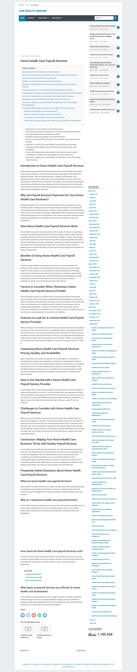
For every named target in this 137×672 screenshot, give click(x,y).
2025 (92, 221)
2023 (92, 307)
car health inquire (33, 11)
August (93, 194)
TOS (27, 5)
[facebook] (23, 615)
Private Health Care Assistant (100, 83)
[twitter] (28, 615)
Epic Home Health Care (34, 580)
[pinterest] (34, 615)
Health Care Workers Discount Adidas (104, 399)
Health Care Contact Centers (99, 46)
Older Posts (81, 650)
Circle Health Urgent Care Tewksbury (104, 530)
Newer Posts (24, 650)
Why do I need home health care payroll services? (42, 114)
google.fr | (88, 664)
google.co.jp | (97, 664)
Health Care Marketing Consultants (102, 91)
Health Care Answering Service (102, 515)
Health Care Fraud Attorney (101, 426)
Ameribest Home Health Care (102, 612)
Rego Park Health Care (33, 574)
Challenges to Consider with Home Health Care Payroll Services (46, 99)
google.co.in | (70, 664)
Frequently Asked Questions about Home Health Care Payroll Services (48, 108)
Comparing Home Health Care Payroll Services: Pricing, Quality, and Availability (52, 93)
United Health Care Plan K (100, 559)
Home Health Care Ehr (99, 495)
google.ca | (47, 664)
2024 (92, 264)
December (94, 224)
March (93, 211)
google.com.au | (58, 664)
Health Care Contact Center (99, 75)
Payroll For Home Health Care (102, 384)
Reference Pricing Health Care (102, 334)
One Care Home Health (34, 577)
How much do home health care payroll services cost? (44, 117)
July (92, 197)
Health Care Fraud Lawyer (100, 367)
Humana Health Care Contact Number (103, 26)
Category (30, 18)
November (94, 227)
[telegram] (45, 615)
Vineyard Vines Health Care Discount (102, 109)
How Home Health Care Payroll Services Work (39, 78)
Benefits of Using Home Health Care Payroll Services (42, 81)
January (93, 217)
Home (22, 18)
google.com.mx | (68, 667)
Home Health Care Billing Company (104, 363)
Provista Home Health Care (101, 409)
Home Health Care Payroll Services (104, 436)
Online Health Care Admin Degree (103, 582)
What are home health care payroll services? (41, 111)
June (92, 201)
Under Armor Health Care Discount (103, 388)
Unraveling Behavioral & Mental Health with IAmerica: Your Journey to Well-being (103, 65)
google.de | (79, 664)
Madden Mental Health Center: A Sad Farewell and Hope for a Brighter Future (102, 36)
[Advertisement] (52, 38)
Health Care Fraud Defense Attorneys (104, 616)
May (92, 204)
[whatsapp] (39, 615)
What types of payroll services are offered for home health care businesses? (52, 121)
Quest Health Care (98, 526)
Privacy (21, 5)
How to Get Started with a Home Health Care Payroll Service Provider (48, 96)
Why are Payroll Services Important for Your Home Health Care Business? (49, 75)
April (92, 207)
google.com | (27, 664)
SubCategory (42, 18)
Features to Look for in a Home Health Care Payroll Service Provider (47, 90)
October (93, 231)
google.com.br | (108, 664)
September (94, 234)
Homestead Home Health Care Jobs (104, 478)
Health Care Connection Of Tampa (101, 54)
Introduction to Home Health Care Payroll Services (41, 72)
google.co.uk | (37, 664)
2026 (92, 191)
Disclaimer (34, 5)
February (94, 214)
